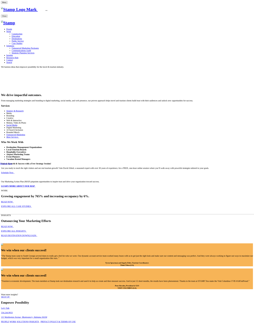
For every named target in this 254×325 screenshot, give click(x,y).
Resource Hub (12, 58)
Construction (17, 34)
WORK (13, 322)
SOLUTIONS (23, 322)
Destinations (17, 39)
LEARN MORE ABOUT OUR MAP (18, 186)
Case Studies (17, 43)
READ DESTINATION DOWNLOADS (19, 235)
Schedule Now (7, 172)
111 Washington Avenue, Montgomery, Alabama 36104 (24, 317)
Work (8, 31)
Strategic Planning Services (23, 53)
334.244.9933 (7, 313)
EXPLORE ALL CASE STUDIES (16, 206)
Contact (9, 60)
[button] (3, 163)
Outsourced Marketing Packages (25, 48)
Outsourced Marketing (15, 135)
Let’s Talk (5, 308)
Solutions (10, 46)
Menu (4, 2)
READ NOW (7, 202)
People (9, 29)
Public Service (18, 41)
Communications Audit (21, 50)
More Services (12, 137)
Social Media (11, 125)
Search (9, 62)
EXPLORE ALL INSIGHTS (13, 231)
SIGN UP (5, 297)
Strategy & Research (15, 111)
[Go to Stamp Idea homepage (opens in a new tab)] (28, 9)
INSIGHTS (34, 322)
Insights (9, 55)
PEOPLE (5, 322)
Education (16, 36)
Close (4, 16)
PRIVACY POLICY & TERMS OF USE (58, 322)
